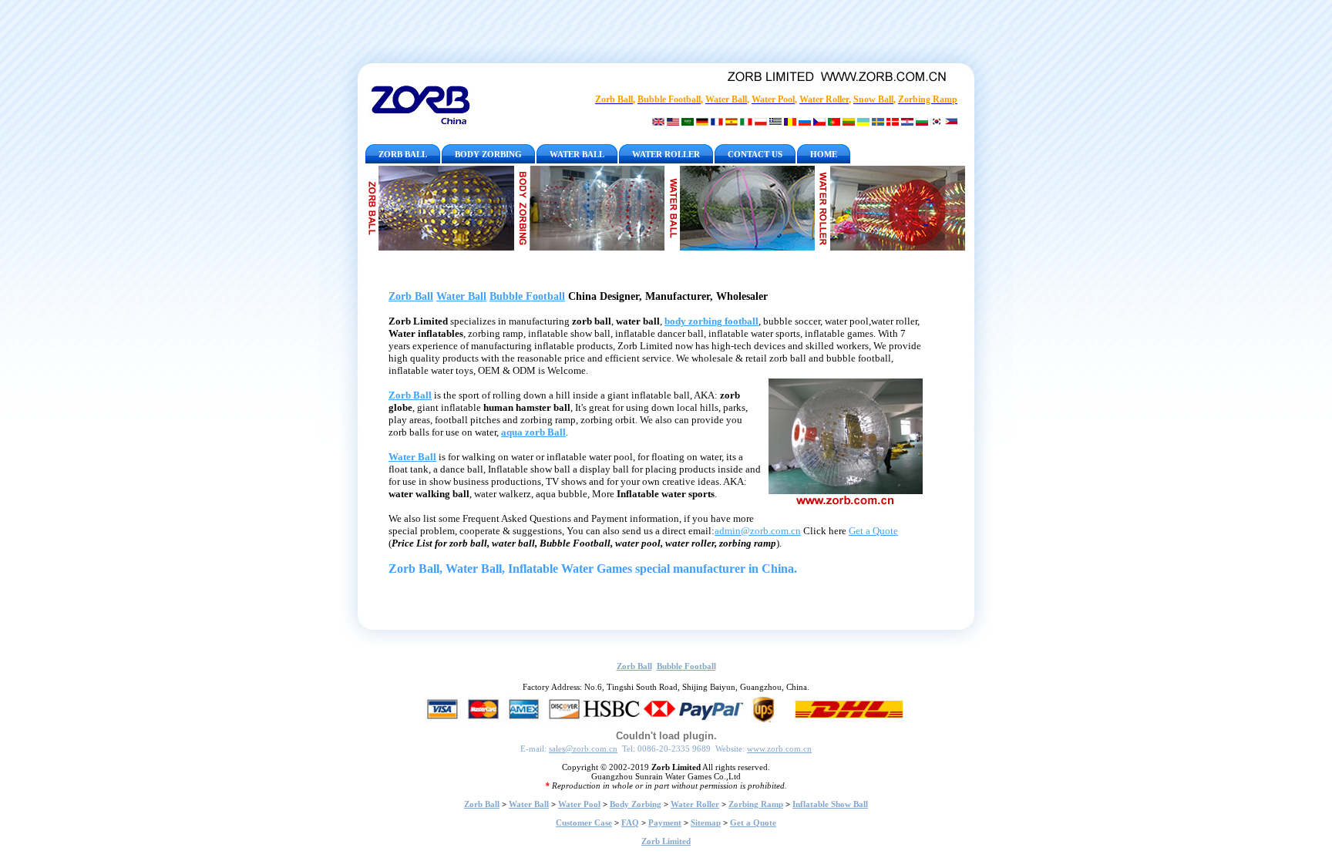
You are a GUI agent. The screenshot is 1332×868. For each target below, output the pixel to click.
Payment (664, 822)
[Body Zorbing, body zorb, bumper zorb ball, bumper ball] (591, 208)
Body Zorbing (635, 804)
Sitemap (706, 822)
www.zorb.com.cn (779, 748)
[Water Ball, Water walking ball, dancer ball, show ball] (741, 208)
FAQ (630, 822)
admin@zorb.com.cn (758, 531)
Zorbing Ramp (755, 804)
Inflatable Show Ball (830, 804)
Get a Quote (873, 531)
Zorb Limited (666, 841)
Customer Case (584, 822)
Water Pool (579, 804)
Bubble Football (527, 296)
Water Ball (461, 296)
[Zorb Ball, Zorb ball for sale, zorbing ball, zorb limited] (440, 208)
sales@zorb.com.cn (583, 748)
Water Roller (695, 804)
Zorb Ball (410, 296)
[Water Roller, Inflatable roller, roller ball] (890, 208)
